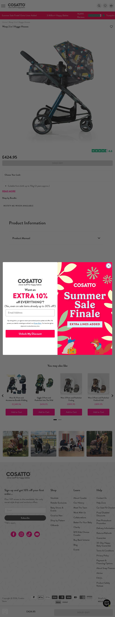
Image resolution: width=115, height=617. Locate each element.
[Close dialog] (108, 265)
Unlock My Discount (30, 334)
